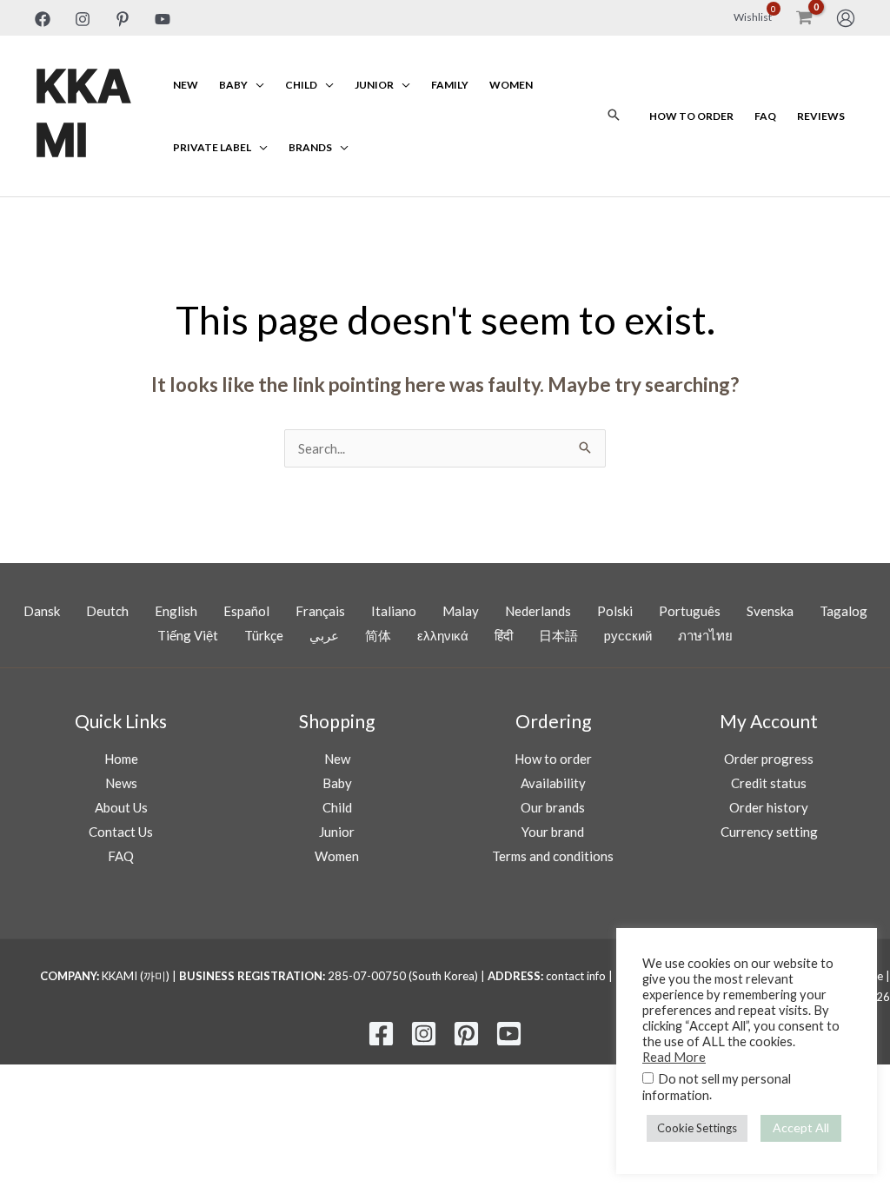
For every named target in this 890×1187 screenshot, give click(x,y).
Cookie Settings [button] (697, 1128)
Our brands (553, 807)
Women (511, 84)
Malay (460, 611)
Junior (374, 84)
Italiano (393, 611)
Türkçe (263, 635)
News (121, 783)
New (185, 84)
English (176, 611)
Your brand (552, 831)
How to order (691, 116)
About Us (121, 807)
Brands (310, 147)
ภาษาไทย (705, 635)
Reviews (821, 116)
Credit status (769, 783)
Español (246, 611)
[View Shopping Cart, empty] (804, 17)
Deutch (107, 611)
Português (690, 611)
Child (301, 84)
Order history (768, 807)
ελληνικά (442, 635)
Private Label (212, 147)
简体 (378, 635)
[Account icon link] (845, 18)
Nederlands (538, 611)
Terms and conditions (553, 856)
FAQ (765, 116)
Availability (553, 783)
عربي (324, 635)
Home (121, 758)
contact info (576, 976)
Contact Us (121, 831)
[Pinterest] (122, 19)
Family (449, 84)
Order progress (769, 758)
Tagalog (843, 611)
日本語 (558, 635)
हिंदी (504, 635)
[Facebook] (42, 19)
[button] (613, 115)
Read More (674, 1057)
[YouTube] (162, 19)
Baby (233, 84)
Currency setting (769, 831)
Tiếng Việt (187, 635)
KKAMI (83, 115)
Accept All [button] (801, 1127)
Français (320, 611)
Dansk (41, 611)
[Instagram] (82, 19)
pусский (628, 635)
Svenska (770, 611)
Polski (615, 611)
